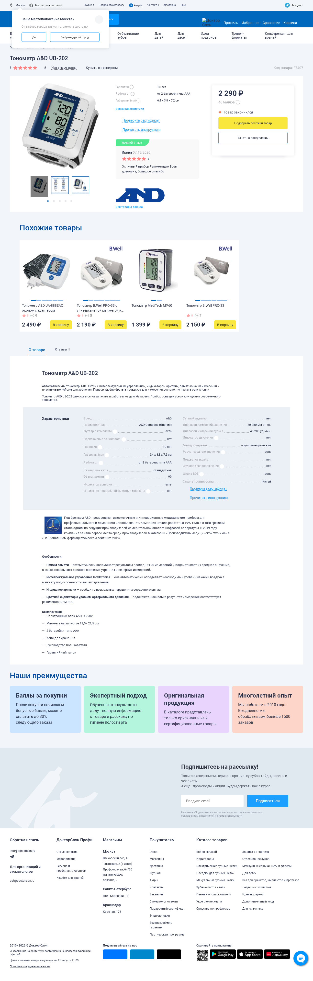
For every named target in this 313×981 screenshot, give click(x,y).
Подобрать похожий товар (253, 123)
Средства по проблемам (213, 908)
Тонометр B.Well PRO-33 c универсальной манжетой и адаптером (99, 310)
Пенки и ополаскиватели (213, 894)
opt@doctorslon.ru (22, 880)
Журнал (89, 5)
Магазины (157, 859)
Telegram (297, 5)
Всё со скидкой (206, 852)
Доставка (170, 5)
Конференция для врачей (279, 35)
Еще (183, 5)
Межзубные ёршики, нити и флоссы (266, 866)
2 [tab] (54, 201)
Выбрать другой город (75, 37)
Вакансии (156, 894)
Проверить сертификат (141, 120)
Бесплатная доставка (48, 5)
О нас (153, 852)
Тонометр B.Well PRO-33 (205, 305)
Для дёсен (182, 35)
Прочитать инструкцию (141, 130)
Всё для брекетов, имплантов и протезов (270, 880)
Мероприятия (66, 859)
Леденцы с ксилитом (256, 887)
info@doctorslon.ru (22, 851)
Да (34, 37)
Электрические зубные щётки (216, 866)
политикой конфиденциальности (221, 815)
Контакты (153, 5)
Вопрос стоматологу (111, 5)
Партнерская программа (167, 934)
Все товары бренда (129, 207)
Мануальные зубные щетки (215, 880)
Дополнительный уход (258, 901)
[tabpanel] (39, 186)
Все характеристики (130, 109)
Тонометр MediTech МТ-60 (152, 305)
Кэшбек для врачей (70, 878)
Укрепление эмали (209, 901)
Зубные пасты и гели (210, 887)
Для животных (252, 908)
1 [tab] (48, 201)
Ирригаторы (205, 859)
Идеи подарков (208, 35)
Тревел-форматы (239, 35)
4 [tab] (66, 201)
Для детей (159, 35)
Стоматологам (66, 852)
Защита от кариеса (255, 852)
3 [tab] (60, 201)
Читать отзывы (64, 67)
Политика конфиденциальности (30, 966)
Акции (136, 5)
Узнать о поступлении (252, 138)
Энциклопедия (160, 915)
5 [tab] (71, 201)
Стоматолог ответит (164, 901)
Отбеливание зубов (128, 35)
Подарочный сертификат (167, 908)
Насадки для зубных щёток (215, 873)
